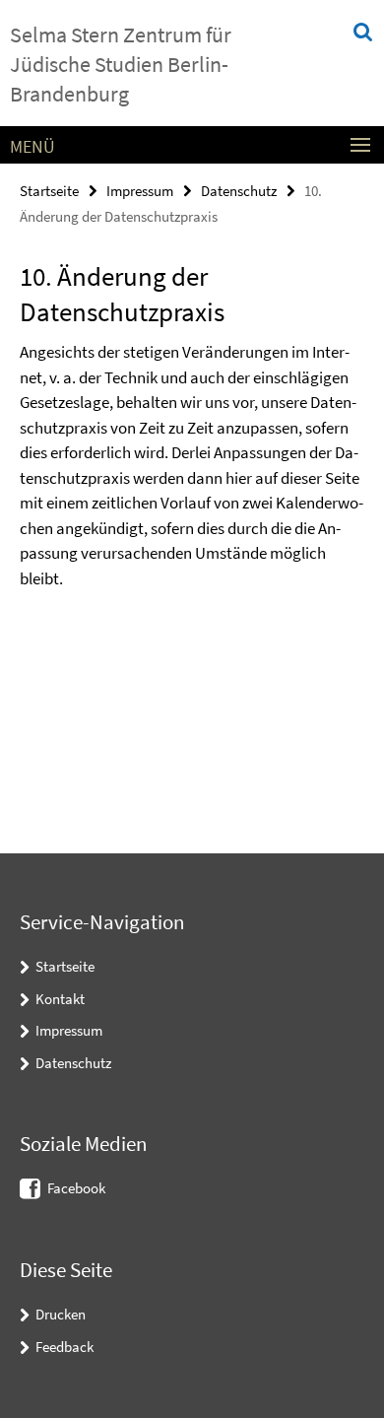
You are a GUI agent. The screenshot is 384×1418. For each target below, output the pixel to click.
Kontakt (60, 998)
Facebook (76, 1188)
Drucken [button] (60, 1314)
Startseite (49, 190)
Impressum (139, 190)
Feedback (64, 1346)
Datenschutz (239, 190)
